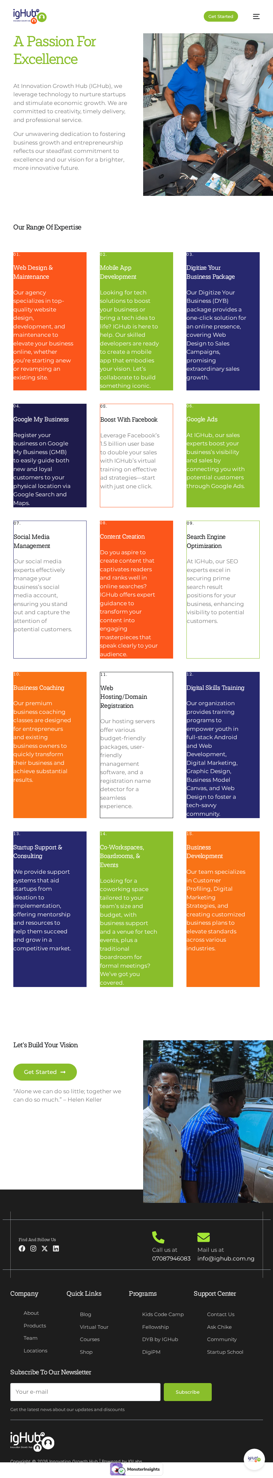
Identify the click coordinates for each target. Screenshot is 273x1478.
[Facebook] (22, 1248)
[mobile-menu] (253, 16)
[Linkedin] (56, 1248)
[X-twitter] (44, 1248)
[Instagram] (33, 1248)
